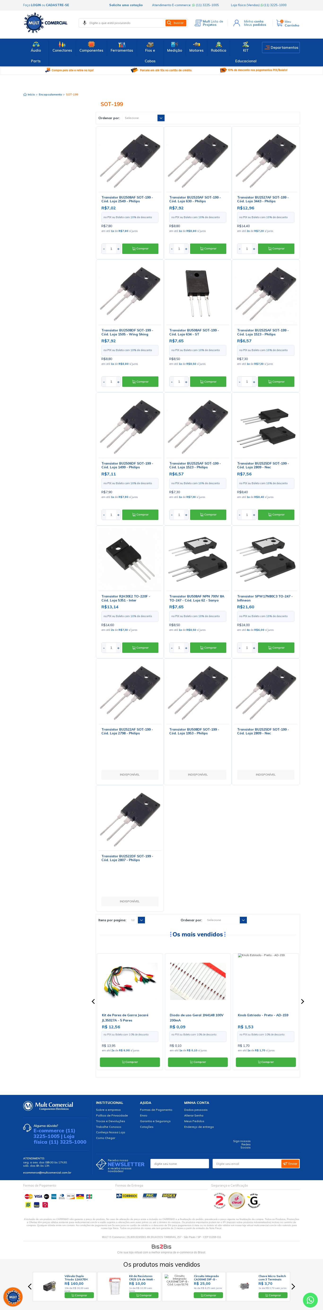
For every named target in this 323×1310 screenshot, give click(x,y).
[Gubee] (254, 1208)
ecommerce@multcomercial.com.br (47, 1172)
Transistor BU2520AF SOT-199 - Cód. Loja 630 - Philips (195, 199)
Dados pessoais (196, 1109)
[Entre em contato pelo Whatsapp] (310, 1301)
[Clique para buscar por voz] (84, 23)
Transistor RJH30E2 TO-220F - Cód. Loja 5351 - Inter (125, 598)
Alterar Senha (193, 1115)
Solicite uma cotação (126, 5)
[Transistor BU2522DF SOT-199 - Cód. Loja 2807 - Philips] (130, 819)
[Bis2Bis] (219, 1208)
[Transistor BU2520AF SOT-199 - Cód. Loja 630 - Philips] (197, 160)
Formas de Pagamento (156, 1109)
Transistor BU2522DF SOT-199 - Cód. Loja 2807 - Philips (127, 858)
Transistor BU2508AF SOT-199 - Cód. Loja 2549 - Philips (127, 199)
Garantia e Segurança (155, 1121)
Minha (253, 21)
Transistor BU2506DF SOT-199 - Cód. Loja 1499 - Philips (127, 465)
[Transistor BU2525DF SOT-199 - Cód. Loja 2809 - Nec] (265, 426)
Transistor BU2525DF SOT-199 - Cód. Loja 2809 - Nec (263, 465)
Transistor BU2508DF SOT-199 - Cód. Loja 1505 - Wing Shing (127, 332)
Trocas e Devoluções (110, 1121)
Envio (143, 1115)
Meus (255, 24)
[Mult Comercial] (46, 23)
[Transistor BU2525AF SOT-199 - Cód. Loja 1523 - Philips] (265, 293)
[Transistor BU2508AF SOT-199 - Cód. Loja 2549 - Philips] (130, 160)
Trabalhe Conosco (108, 1127)
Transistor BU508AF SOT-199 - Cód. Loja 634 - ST (194, 332)
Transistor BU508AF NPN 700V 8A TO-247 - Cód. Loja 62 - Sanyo (196, 598)
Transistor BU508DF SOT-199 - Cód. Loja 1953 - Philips (194, 731)
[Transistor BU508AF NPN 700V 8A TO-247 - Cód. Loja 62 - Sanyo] (197, 559)
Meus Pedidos (194, 1121)
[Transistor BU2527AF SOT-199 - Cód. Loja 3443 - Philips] (265, 160)
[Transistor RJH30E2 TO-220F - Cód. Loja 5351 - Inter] (130, 559)
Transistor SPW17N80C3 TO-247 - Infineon (265, 598)
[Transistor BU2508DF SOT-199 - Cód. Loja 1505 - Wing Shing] (130, 293)
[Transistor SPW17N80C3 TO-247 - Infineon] (265, 559)
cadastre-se (57, 5)
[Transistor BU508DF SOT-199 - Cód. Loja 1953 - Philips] (197, 692)
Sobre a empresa (108, 1109)
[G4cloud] (237, 1208)
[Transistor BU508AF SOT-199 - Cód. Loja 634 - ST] (197, 293)
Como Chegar (105, 1138)
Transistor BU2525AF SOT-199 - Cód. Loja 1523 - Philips (263, 332)
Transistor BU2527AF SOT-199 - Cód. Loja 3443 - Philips (263, 199)
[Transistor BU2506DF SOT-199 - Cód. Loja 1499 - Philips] (130, 426)
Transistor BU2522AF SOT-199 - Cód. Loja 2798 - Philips (127, 731)
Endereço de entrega (199, 1127)
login (36, 5)
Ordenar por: (109, 118)
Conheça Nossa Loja (110, 1132)
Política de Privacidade (112, 1115)
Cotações (146, 1127)
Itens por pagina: (112, 920)
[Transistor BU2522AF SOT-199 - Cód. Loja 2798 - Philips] (130, 692)
